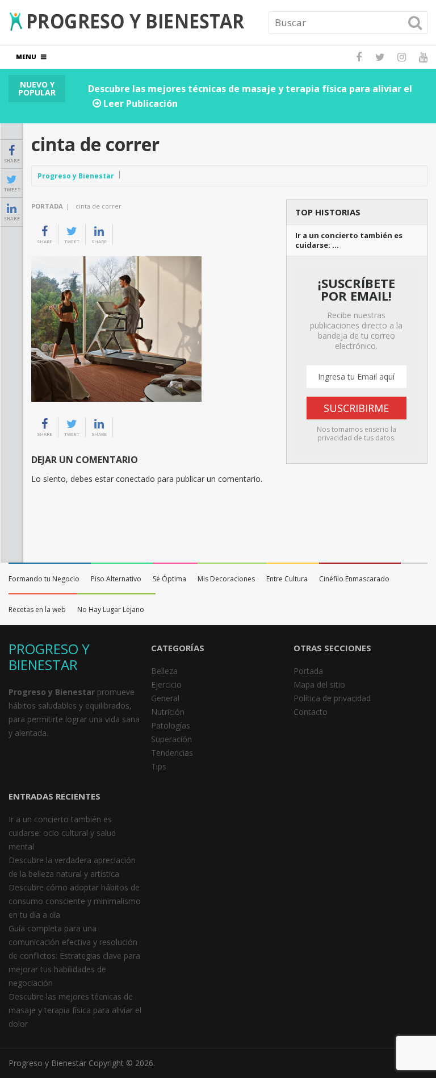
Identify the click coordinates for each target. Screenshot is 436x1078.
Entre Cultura (287, 579)
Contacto (311, 711)
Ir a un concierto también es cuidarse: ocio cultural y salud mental (62, 833)
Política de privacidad (332, 698)
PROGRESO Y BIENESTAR (49, 656)
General (165, 698)
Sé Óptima (169, 579)
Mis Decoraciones (226, 579)
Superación (171, 739)
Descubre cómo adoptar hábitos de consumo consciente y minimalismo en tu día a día (75, 901)
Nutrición (168, 711)
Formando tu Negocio (44, 579)
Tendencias (172, 752)
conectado (135, 478)
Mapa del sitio (319, 684)
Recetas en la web (37, 609)
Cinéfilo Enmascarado (354, 579)
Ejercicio (166, 684)
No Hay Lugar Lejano (110, 609)
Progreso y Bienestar (75, 176)
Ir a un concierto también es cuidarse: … (349, 240)
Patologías (170, 725)
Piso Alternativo (116, 579)
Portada (47, 206)
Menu (26, 56)
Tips (158, 766)
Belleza (164, 670)
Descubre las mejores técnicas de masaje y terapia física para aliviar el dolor (75, 1010)
